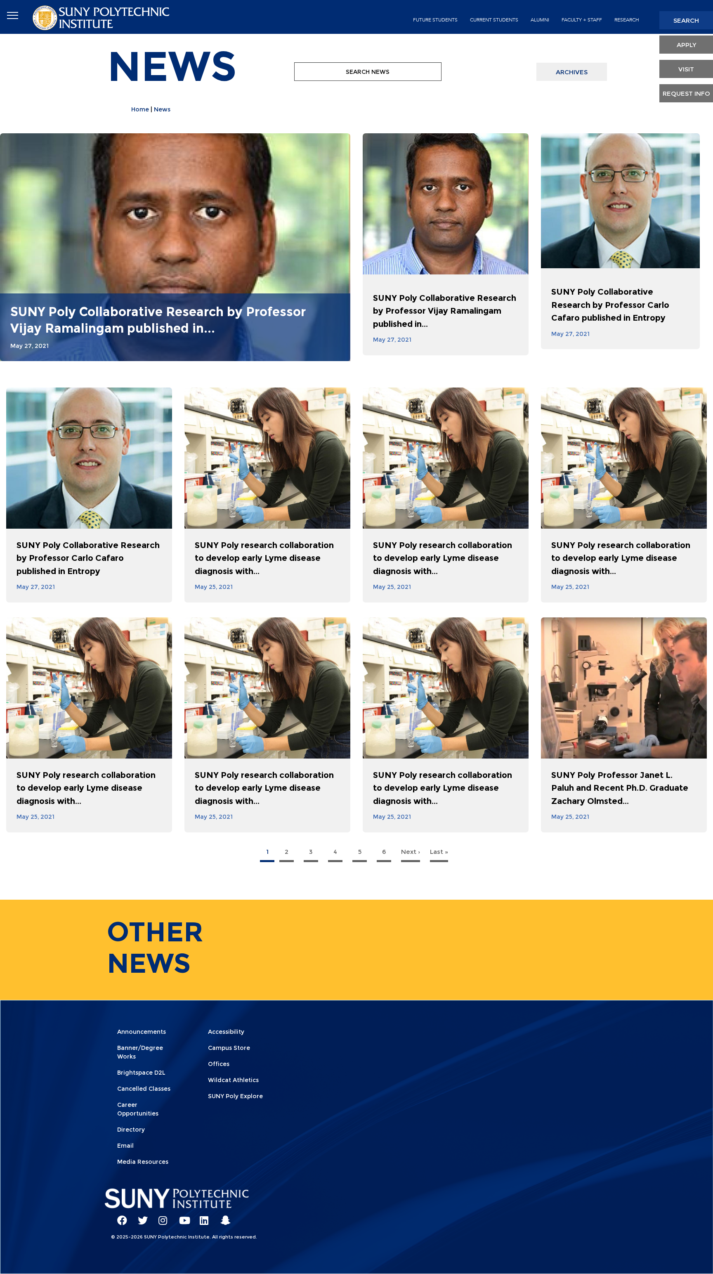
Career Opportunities (137, 1109)
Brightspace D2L (141, 1072)
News (162, 109)
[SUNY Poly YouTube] (181, 1216)
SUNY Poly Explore (235, 1096)
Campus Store (229, 1048)
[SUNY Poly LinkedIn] (202, 1216)
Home (140, 109)
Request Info (686, 93)
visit (686, 69)
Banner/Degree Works (140, 1052)
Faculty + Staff (582, 20)
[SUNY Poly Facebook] (119, 1216)
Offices (218, 1064)
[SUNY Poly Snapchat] (222, 1216)
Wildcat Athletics (233, 1080)
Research (626, 20)
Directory (131, 1129)
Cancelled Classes (143, 1088)
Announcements (141, 1031)
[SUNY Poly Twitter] (140, 1216)
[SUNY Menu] (12, 15)
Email (125, 1145)
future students (435, 20)
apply (686, 45)
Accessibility (226, 1031)
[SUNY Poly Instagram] (160, 1216)
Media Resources (142, 1161)
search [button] (686, 20)
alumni (540, 20)
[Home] (102, 17)
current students (494, 20)
